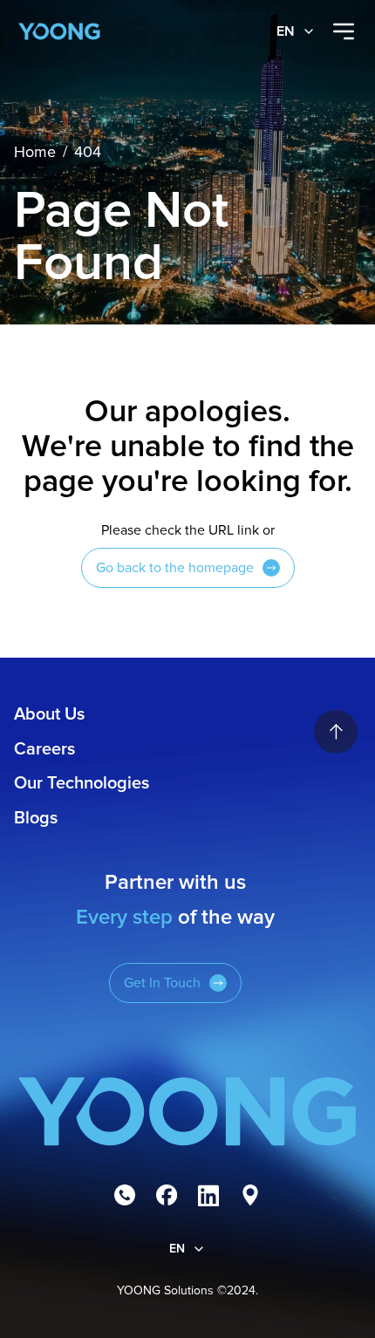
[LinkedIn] (208, 1194)
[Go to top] (336, 732)
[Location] (250, 1194)
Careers (44, 749)
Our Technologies (81, 783)
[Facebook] (166, 1194)
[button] (296, 31)
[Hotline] (124, 1194)
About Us (49, 714)
